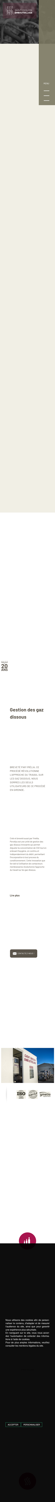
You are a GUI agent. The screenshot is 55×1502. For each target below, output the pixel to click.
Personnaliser (31, 1424)
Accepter (13, 1424)
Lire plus (15, 895)
